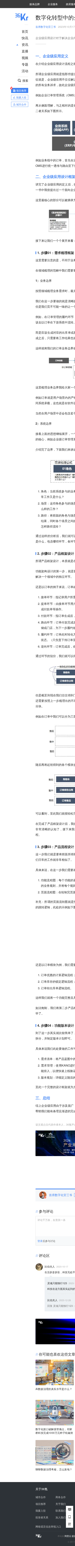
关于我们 (61, 1504)
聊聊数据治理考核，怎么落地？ (53, 1469)
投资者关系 (41, 1517)
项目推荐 (40, 1504)
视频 (25, 57)
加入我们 (61, 1517)
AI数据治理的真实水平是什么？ (53, 1389)
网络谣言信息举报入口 (48, 1526)
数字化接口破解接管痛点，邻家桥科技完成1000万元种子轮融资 (54, 1431)
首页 (25, 31)
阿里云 (68, 1536)
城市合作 (40, 1497)
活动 (25, 70)
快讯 (25, 37)
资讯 (25, 44)
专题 (25, 64)
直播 (25, 51)
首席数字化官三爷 (45, 27)
